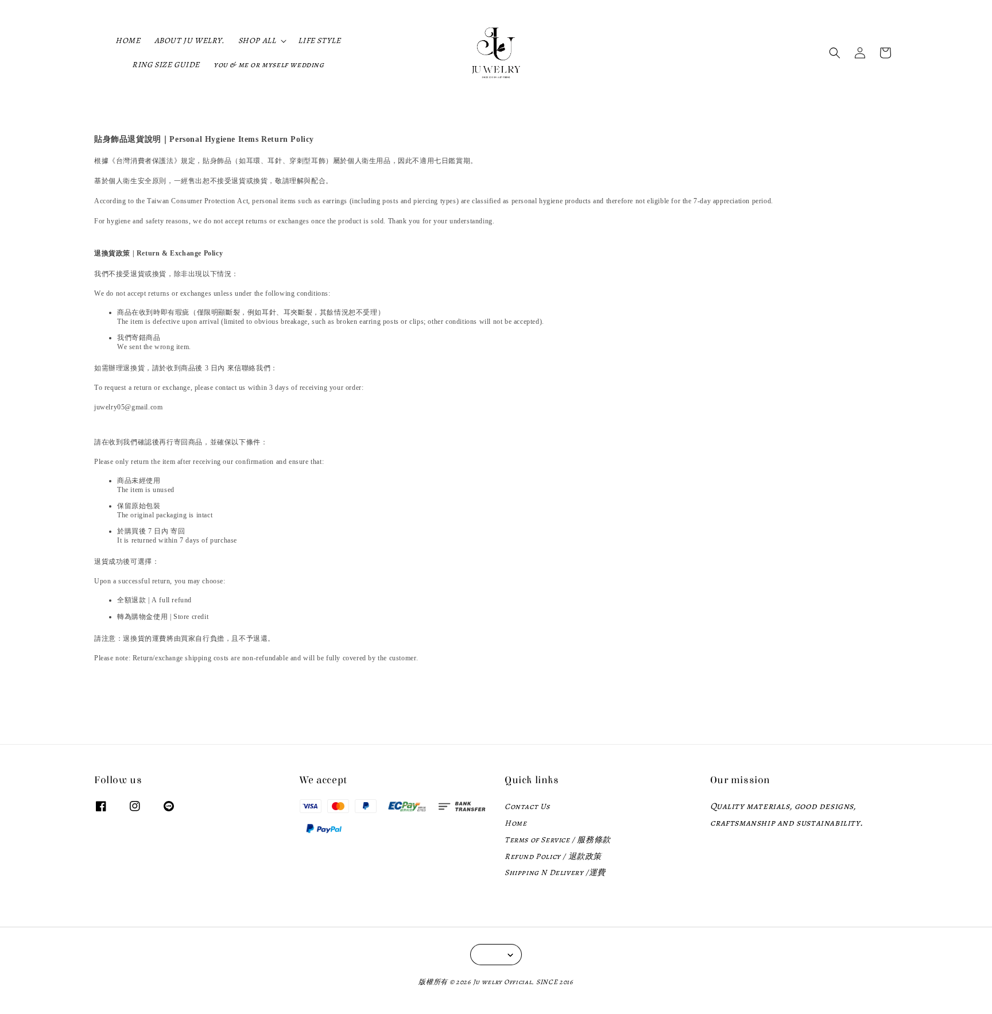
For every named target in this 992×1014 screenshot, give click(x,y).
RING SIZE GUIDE (166, 64)
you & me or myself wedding (269, 64)
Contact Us (527, 807)
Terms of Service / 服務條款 (558, 839)
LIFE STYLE (319, 40)
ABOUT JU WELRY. (189, 40)
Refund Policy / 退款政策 (553, 856)
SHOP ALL (257, 41)
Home (515, 823)
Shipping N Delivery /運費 (555, 872)
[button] (834, 52)
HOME (127, 40)
